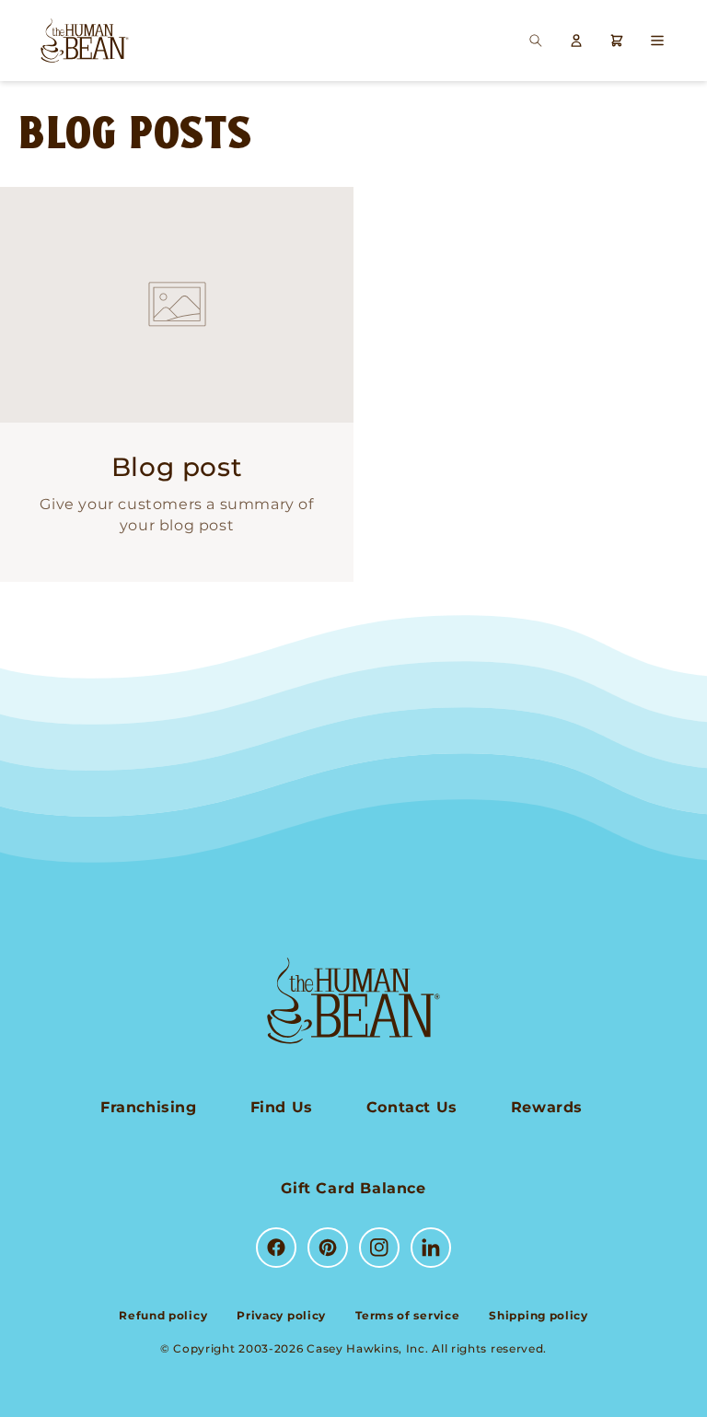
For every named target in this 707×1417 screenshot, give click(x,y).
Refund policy (163, 1315)
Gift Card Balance (353, 1188)
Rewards (547, 1107)
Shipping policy (538, 1315)
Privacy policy (281, 1315)
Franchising (148, 1107)
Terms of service (407, 1315)
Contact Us (412, 1107)
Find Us (281, 1107)
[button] (536, 40)
